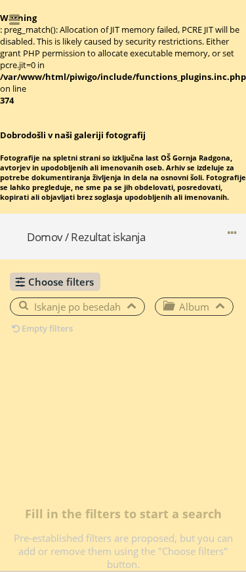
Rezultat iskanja (108, 236)
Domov (45, 236)
